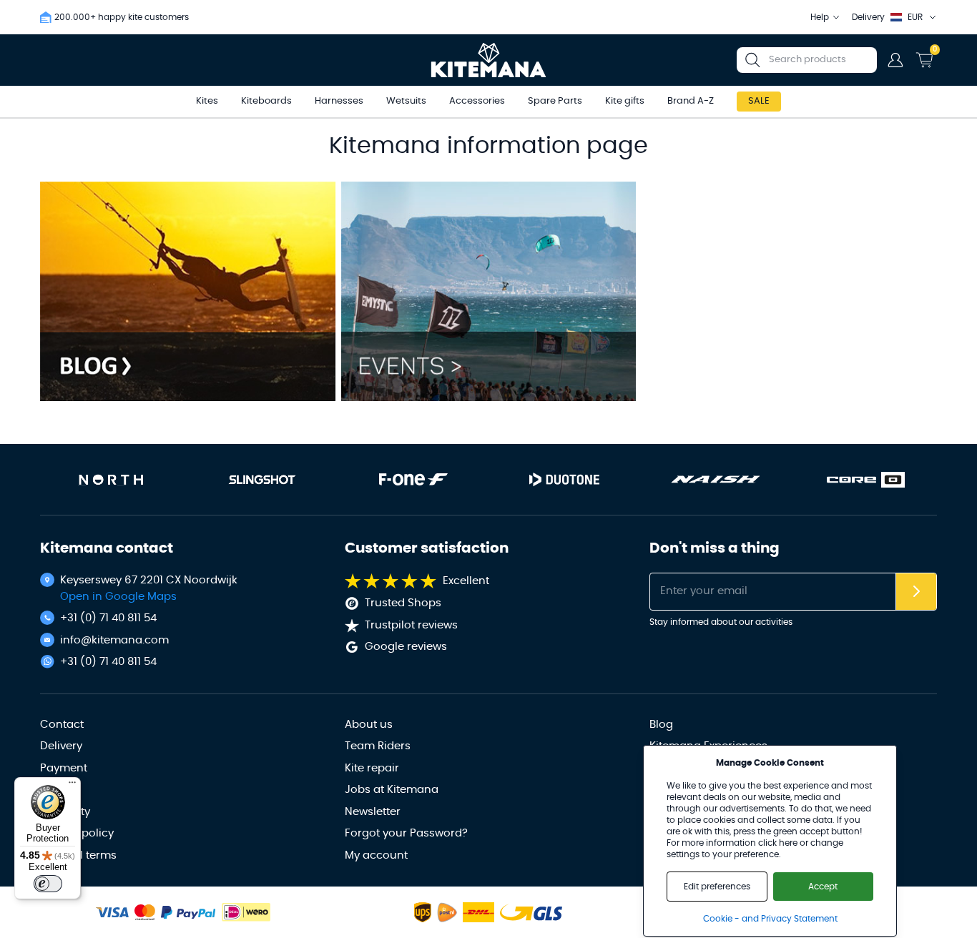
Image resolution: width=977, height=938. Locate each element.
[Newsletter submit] (916, 591)
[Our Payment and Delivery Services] (112, 912)
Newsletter (373, 811)
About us (369, 724)
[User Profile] (895, 60)
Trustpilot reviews (411, 625)
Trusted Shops (403, 603)
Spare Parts (555, 101)
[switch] (48, 883)
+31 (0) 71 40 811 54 (108, 618)
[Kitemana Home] (489, 60)
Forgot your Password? (406, 833)
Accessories (477, 101)
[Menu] (72, 785)
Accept (823, 886)
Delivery (61, 746)
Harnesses (339, 101)
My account (376, 855)
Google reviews (406, 646)
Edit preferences (717, 886)
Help (819, 17)
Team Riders (378, 746)
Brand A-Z (690, 101)
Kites (207, 101)
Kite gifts (624, 101)
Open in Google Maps (118, 596)
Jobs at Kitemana (391, 789)
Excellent (466, 581)
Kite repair (372, 768)
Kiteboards (266, 101)
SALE (759, 101)
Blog (661, 724)
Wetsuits (406, 101)
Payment (63, 768)
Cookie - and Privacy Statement (770, 918)
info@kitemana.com (114, 640)
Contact (62, 724)
